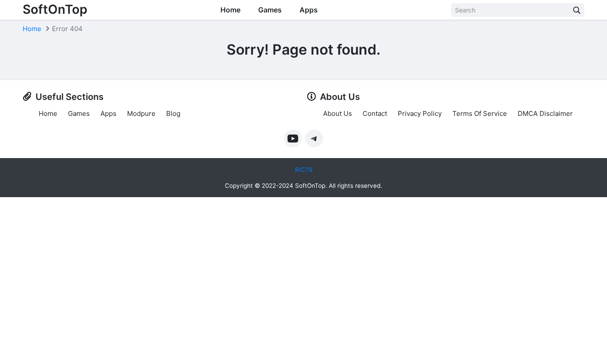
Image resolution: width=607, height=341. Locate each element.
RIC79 (303, 169)
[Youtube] (293, 138)
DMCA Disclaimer (545, 113)
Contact (375, 113)
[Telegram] (314, 138)
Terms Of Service (479, 113)
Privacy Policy (420, 113)
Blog (173, 113)
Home (230, 9)
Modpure (141, 113)
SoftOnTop (55, 9)
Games (270, 9)
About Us (337, 113)
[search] (576, 10)
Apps (309, 9)
